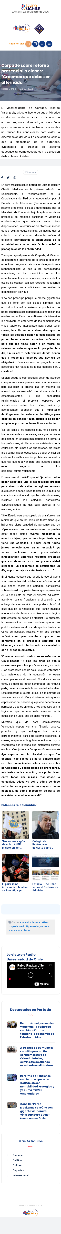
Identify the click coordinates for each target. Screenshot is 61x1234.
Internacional (20, 1175)
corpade (13, 926)
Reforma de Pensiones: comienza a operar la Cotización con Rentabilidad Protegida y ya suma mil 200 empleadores (37, 1084)
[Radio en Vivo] (28, 44)
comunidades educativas (34, 922)
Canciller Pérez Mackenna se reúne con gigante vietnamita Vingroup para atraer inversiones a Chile (36, 1111)
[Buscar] (42, 44)
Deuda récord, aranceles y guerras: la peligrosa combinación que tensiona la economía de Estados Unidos (37, 1030)
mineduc (34, 926)
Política (17, 1160)
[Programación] (35, 44)
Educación (30, 172)
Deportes (18, 1170)
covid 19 (23, 926)
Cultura (17, 1165)
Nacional (18, 1155)
